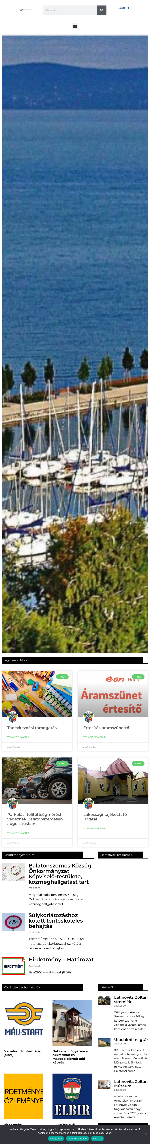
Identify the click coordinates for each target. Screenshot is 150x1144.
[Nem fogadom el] (145, 1134)
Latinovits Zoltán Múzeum (131, 1083)
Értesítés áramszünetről (106, 727)
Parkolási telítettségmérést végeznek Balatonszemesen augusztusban (35, 819)
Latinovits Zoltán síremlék (131, 999)
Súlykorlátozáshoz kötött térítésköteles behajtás (56, 920)
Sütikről (97, 1138)
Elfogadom (56, 1138)
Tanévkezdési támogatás (32, 727)
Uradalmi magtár (131, 1039)
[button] (75, 26)
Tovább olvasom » (19, 737)
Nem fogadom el (77, 1138)
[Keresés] (101, 10)
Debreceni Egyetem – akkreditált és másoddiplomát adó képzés (70, 1056)
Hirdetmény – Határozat (61, 959)
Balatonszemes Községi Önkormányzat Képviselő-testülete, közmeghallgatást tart (61, 873)
